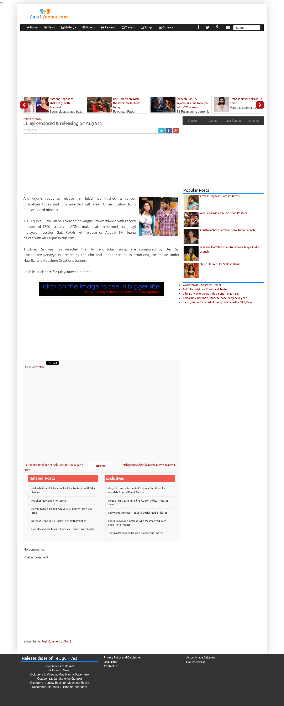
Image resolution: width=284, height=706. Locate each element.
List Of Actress (195, 661)
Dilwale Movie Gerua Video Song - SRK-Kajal (211, 293)
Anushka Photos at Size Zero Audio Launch (227, 230)
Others (167, 27)
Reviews (110, 27)
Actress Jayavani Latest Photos (220, 196)
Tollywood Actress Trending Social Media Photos (137, 512)
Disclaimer (110, 661)
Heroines (253, 120)
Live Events (233, 120)
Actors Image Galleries (200, 657)
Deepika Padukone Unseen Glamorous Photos (135, 532)
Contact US (111, 666)
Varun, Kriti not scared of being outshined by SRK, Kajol (218, 302)
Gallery (69, 27)
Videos (90, 27)
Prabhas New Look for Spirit (48, 500)
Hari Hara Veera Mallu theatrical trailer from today (62, 529)
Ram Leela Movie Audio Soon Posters (223, 213)
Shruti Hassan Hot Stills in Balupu (221, 264)
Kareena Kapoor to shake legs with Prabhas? (59, 520)
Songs (148, 27)
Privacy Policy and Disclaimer (122, 657)
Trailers (130, 27)
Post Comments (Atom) (56, 641)
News (51, 27)
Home (34, 27)
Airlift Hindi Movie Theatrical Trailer (205, 289)
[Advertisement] (142, 64)
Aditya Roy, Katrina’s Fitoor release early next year (215, 298)
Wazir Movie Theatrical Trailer (202, 285)
